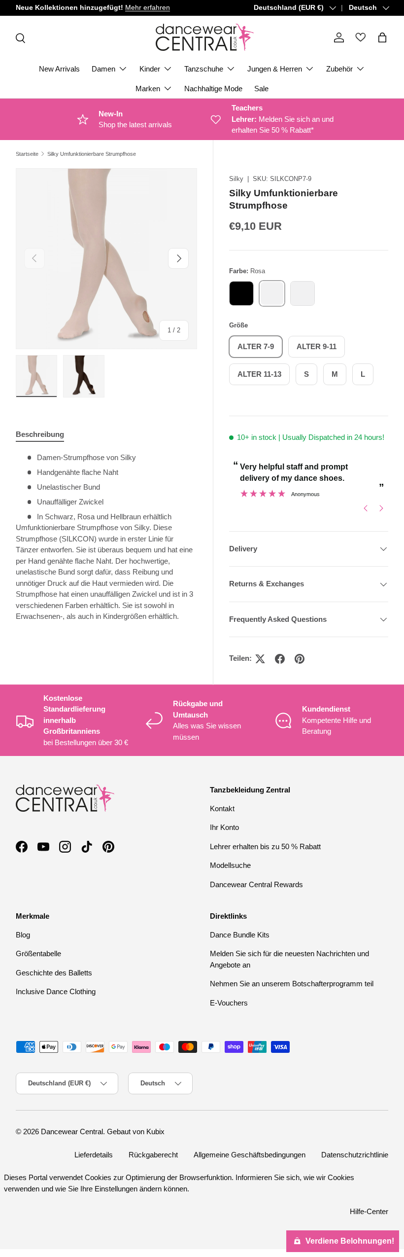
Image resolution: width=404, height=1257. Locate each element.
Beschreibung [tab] (40, 434)
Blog (23, 935)
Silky (236, 178)
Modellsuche (230, 865)
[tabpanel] (106, 541)
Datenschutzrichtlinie (354, 1154)
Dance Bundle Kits (239, 935)
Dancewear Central (72, 1131)
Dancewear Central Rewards (256, 884)
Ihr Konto (224, 827)
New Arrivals (59, 69)
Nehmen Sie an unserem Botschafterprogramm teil (291, 983)
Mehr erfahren (147, 7)
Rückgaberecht (153, 1154)
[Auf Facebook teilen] (280, 659)
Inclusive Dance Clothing (56, 991)
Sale (261, 88)
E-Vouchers (229, 1003)
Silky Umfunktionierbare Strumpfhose (91, 154)
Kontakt (222, 808)
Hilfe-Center (369, 1211)
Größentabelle (38, 953)
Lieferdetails (93, 1154)
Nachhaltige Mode (213, 88)
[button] (382, 37)
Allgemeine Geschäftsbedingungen (249, 1154)
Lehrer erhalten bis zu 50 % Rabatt (265, 846)
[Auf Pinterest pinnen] (299, 659)
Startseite (27, 154)
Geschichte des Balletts (54, 973)
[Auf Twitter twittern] (260, 659)
